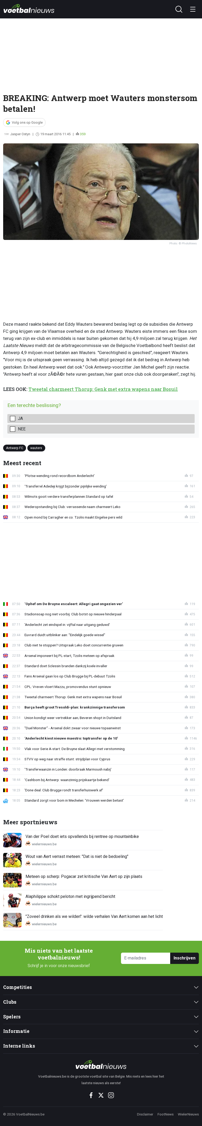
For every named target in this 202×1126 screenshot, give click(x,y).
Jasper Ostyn (20, 134)
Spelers (12, 1017)
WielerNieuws (188, 1114)
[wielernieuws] (101, 1064)
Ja (20, 418)
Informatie (16, 1031)
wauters (36, 448)
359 (82, 134)
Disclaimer (145, 1114)
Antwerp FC (14, 448)
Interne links (19, 1046)
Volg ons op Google (27, 122)
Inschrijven (184, 958)
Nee (22, 428)
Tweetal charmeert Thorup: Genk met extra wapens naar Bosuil (103, 389)
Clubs (9, 1002)
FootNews (166, 1114)
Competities (17, 987)
